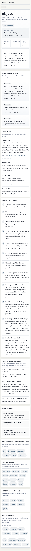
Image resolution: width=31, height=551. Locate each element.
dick (4, 540)
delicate (15, 533)
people (5, 480)
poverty (22, 476)
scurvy (10, 158)
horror (5, 484)
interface (13, 484)
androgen (21, 540)
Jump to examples (8, 25)
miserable (21, 155)
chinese (13, 480)
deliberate (6, 533)
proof (20, 484)
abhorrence (7, 544)
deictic (21, 529)
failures (20, 480)
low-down (14, 155)
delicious (24, 533)
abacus (5, 529)
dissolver (14, 529)
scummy (4, 158)
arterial (25, 544)
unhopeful (11, 184)
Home (3, 7)
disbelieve (12, 540)
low (9, 155)
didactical (17, 544)
